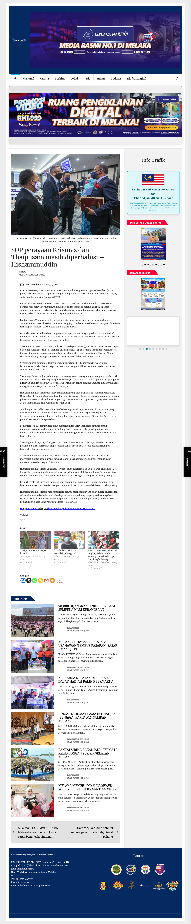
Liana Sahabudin (73, 627)
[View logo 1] (140, 349)
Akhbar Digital (136, 78)
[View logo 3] (147, 349)
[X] (28, 580)
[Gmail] (46, 580)
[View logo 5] (153, 349)
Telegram (43, 508)
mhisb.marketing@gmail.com (34, 885)
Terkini (60, 78)
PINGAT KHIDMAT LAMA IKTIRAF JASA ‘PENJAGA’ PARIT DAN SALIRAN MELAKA (88, 717)
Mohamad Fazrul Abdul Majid (78, 667)
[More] (52, 580)
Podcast (116, 78)
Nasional (28, 78)
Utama (44, 78)
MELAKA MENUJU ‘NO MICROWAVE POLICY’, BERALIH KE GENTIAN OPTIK (87, 787)
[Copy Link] (40, 580)
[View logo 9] (166, 349)
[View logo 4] (150, 349)
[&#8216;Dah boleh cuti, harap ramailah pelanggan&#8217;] (69, 540)
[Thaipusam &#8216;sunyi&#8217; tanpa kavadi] (35, 540)
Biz (88, 78)
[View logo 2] (143, 349)
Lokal (74, 78)
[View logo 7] (160, 349)
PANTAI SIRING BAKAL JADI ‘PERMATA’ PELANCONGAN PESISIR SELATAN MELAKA (88, 753)
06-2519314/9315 (24, 879)
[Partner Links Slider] (153, 331)
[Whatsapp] (34, 580)
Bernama (22, 271)
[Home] (15, 78)
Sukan (100, 78)
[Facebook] (23, 580)
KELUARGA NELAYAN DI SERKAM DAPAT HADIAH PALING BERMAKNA (85, 679)
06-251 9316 (22, 882)
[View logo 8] (163, 349)
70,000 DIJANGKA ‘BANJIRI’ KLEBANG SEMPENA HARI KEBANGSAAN (87, 608)
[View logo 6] (156, 349)
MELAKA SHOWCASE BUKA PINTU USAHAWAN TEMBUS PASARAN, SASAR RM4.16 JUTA (87, 645)
